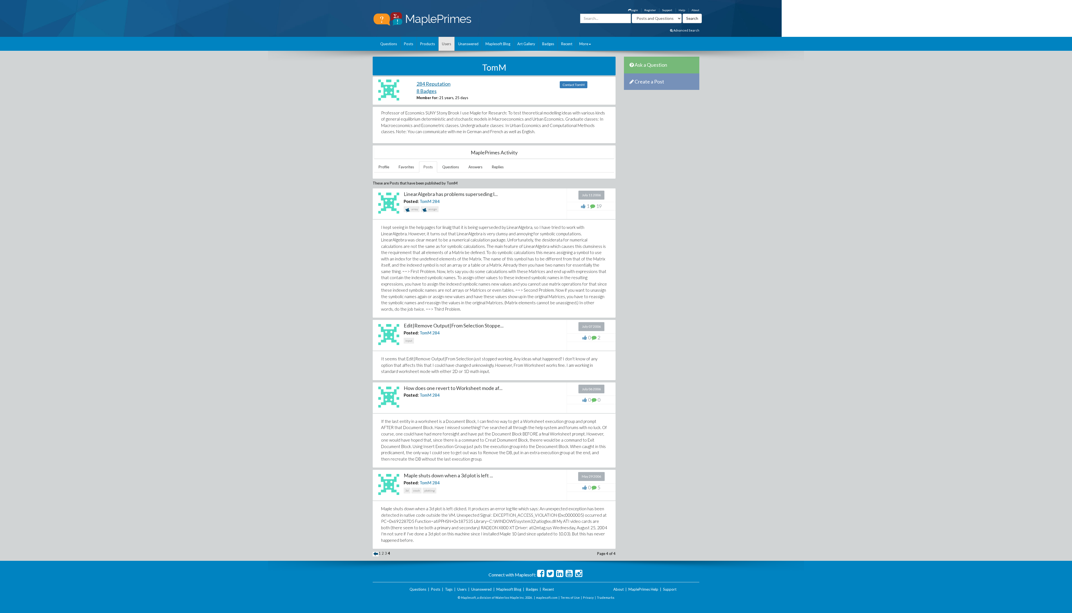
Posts (408, 44)
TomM (425, 201)
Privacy (588, 597)
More (583, 44)
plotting (429, 490)
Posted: (411, 201)
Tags (449, 589)
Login (634, 10)
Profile (384, 167)
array (414, 209)
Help (682, 10)
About (695, 10)
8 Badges (427, 91)
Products (427, 44)
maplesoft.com (546, 597)
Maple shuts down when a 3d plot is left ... (448, 475)
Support (667, 10)
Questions (388, 44)
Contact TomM (574, 85)
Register (650, 10)
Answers (475, 167)
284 (436, 201)
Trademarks (605, 597)
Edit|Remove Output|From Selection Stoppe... (454, 325)
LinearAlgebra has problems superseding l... (451, 194)
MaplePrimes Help (643, 589)
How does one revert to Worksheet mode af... (453, 388)
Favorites (406, 167)
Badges (548, 44)
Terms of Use (570, 597)
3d (407, 490)
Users (446, 44)
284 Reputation (434, 84)
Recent (566, 44)
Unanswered (468, 44)
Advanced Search (686, 30)
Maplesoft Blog (497, 44)
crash (416, 490)
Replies (498, 167)
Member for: (427, 97)
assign (432, 209)
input (408, 340)
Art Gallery (526, 44)
